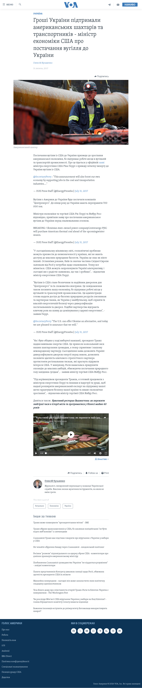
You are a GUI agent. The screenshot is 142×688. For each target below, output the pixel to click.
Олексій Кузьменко (42, 63)
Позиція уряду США (11, 672)
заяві (101, 163)
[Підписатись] (119, 631)
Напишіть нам (9, 640)
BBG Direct (7, 656)
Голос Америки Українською (53, 421)
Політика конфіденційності (15, 661)
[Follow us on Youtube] (86, 631)
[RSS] (106, 631)
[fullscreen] (106, 453)
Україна (37, 14)
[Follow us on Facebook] (73, 631)
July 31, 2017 (81, 191)
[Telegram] (109, 5)
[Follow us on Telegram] (100, 631)
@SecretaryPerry (42, 177)
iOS (3, 646)
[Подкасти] (113, 631)
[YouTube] (118, 5)
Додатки (6, 677)
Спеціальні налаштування (15, 667)
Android (5, 651)
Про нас (5, 630)
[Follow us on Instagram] (93, 631)
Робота (5, 635)
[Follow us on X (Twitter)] (80, 631)
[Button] (101, 76)
